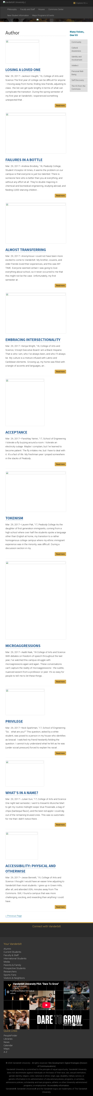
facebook (29, 932)
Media (7, 961)
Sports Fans (10, 974)
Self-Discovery (78, 80)
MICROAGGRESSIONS (22, 645)
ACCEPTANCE (16, 432)
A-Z (5, 1052)
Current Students (12, 952)
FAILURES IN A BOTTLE (24, 159)
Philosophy (12, 9)
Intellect (75, 65)
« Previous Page (13, 915)
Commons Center (55, 9)
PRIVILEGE (14, 721)
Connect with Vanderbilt (46, 926)
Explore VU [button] (80, 3)
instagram (36, 932)
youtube (42, 932)
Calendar (8, 1045)
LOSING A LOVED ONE (23, 69)
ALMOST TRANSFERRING (25, 249)
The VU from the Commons (78, 87)
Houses (41, 9)
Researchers (10, 971)
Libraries (8, 1038)
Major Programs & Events (43, 15)
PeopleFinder (10, 1035)
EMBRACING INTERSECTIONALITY (32, 339)
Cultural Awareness (76, 49)
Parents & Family (12, 965)
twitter (22, 932)
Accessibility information (58, 1085)
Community (76, 42)
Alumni (7, 948)
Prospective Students (15, 968)
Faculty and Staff (27, 9)
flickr (49, 932)
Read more (60, 106)
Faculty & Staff (11, 955)
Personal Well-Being (78, 73)
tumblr (62, 932)
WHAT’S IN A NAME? (21, 792)
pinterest (56, 932)
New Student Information (18, 15)
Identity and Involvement (77, 58)
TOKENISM (14, 518)
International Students (15, 958)
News (6, 1042)
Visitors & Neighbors (14, 978)
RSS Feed (69, 932)
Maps (6, 1048)
